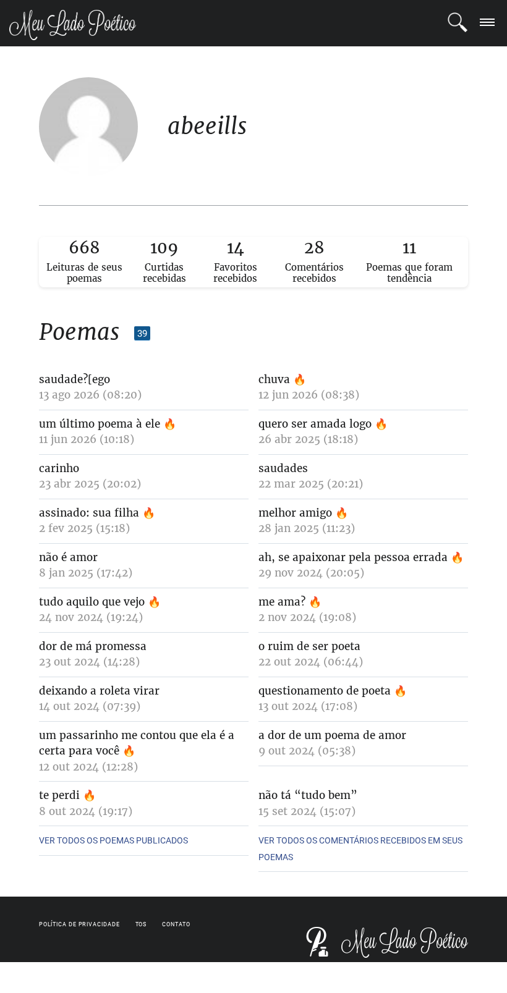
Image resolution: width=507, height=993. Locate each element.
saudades (283, 468)
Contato (176, 924)
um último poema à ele (99, 424)
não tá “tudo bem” (307, 795)
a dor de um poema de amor (332, 735)
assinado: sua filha (90, 513)
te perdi (59, 795)
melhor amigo (295, 513)
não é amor (68, 557)
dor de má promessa (93, 646)
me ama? (281, 602)
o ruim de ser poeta (309, 646)
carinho (59, 468)
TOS (141, 924)
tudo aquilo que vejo (92, 602)
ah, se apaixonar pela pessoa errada (353, 557)
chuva (275, 379)
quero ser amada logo (315, 424)
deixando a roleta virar (99, 691)
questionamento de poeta (324, 691)
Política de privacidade (79, 924)
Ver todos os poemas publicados (113, 840)
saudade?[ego (74, 379)
